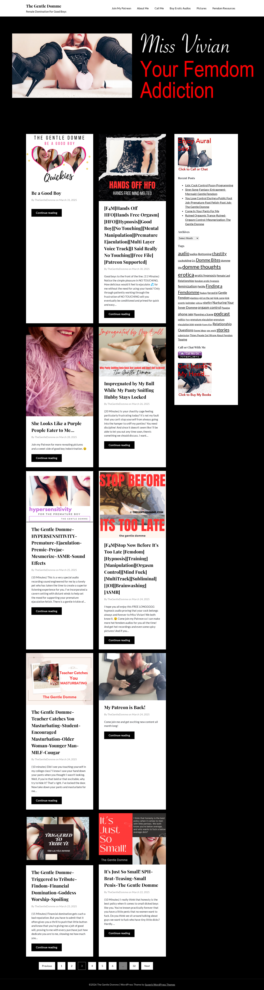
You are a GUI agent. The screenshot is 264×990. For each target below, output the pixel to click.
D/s (193, 260)
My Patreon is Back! (124, 707)
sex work (211, 330)
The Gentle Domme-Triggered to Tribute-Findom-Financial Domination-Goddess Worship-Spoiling (54, 885)
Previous (47, 965)
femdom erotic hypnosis (207, 280)
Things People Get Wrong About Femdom (211, 335)
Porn (188, 319)
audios (194, 254)
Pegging (226, 307)
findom (203, 293)
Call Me (159, 8)
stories (223, 329)
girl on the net (206, 298)
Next (147, 965)
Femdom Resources (223, 8)
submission (183, 335)
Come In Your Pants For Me (202, 211)
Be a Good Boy (46, 193)
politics (181, 319)
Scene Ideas (200, 330)
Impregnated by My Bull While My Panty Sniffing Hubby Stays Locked (129, 390)
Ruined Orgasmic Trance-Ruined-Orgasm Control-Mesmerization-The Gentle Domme (208, 220)
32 (134, 965)
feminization (187, 286)
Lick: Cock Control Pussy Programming (209, 185)
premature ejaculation (201, 319)
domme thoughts (201, 267)
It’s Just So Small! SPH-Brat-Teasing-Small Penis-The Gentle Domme (131, 878)
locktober (190, 302)
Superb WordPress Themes (160, 984)
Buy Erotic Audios (180, 8)
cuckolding (184, 260)
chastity (219, 253)
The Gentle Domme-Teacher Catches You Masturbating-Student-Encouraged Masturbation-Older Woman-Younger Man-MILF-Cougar (55, 732)
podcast (222, 313)
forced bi (212, 292)
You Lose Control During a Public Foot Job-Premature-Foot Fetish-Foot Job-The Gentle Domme (208, 202)
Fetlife (201, 286)
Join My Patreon (121, 8)
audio (183, 253)
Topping (182, 339)
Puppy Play (207, 324)
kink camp (219, 298)
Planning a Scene (203, 314)
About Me (143, 8)
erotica (186, 274)
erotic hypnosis (205, 275)
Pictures (202, 8)
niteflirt (207, 302)
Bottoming (204, 254)
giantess (194, 298)
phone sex (185, 314)
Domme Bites (208, 259)
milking (199, 303)
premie (198, 324)
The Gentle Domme (43, 6)
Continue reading (46, 212)
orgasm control (209, 307)
